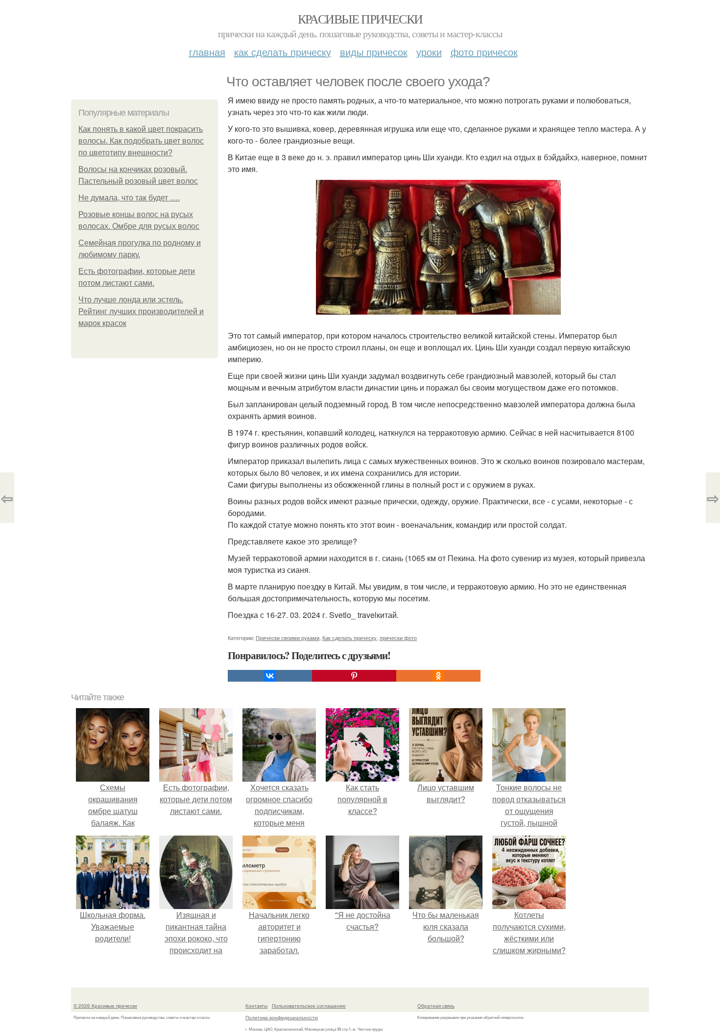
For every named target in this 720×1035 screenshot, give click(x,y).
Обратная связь (436, 1005)
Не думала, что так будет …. (129, 198)
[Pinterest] (354, 676)
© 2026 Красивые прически (105, 1005)
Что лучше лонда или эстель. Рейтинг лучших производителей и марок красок (141, 311)
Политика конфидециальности (281, 1017)
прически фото (398, 637)
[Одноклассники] (438, 676)
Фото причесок (484, 52)
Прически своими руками (287, 637)
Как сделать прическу (282, 52)
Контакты (256, 1005)
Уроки (429, 52)
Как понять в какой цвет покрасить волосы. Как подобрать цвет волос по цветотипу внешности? (141, 141)
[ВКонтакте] (270, 676)
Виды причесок (374, 52)
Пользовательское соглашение (309, 1005)
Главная (207, 52)
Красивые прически (360, 18)
